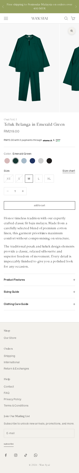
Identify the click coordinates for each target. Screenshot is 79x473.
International (12, 362)
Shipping (9, 355)
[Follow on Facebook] (6, 455)
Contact (9, 386)
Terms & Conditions (16, 405)
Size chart (69, 170)
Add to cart (39, 205)
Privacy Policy (12, 399)
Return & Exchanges (16, 368)
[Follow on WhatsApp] (36, 455)
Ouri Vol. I (10, 119)
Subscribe (9, 444)
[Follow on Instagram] (16, 455)
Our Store (10, 337)
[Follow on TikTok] (26, 455)
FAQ (6, 392)
